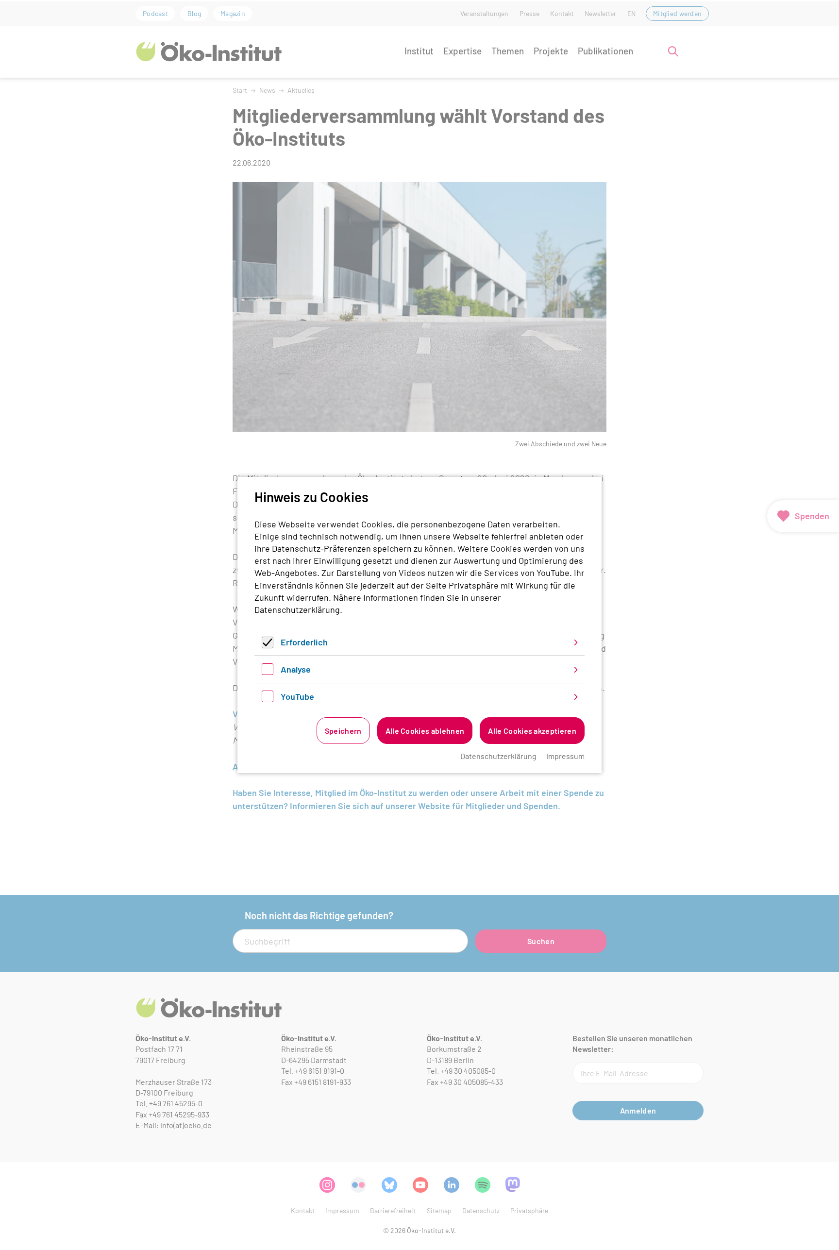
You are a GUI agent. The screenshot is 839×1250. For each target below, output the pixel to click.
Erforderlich (304, 642)
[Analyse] (267, 671)
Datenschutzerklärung (297, 609)
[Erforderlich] (267, 645)
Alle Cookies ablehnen (425, 730)
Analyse (296, 669)
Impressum (565, 755)
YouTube (297, 696)
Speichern (343, 730)
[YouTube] (267, 698)
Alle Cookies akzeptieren (532, 730)
